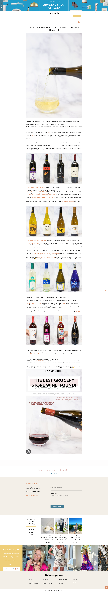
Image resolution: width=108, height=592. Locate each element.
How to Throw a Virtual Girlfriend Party (71, 462)
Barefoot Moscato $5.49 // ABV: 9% (34, 295)
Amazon (75, 535)
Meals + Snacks (47, 535)
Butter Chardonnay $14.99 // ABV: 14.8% (35, 249)
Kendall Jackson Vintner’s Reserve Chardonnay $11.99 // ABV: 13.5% (45, 253)
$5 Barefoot (77, 311)
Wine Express (44, 146)
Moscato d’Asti (72, 310)
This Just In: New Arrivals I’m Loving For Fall (37, 462)
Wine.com (38, 146)
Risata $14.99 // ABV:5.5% (37, 306)
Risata (63, 303)
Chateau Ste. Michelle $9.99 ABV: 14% (34, 243)
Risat (67, 310)
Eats (61, 535)
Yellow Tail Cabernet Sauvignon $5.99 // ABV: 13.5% (37, 191)
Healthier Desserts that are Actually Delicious (47, 539)
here (55, 148)
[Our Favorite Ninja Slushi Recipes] (61, 526)
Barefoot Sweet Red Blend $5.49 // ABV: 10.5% (43, 348)
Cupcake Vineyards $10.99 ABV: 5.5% (34, 303)
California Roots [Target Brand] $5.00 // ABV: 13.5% (37, 240)
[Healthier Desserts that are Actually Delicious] (47, 526)
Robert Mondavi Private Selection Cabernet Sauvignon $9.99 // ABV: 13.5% (41, 194)
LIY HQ (79, 133)
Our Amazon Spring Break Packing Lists (75, 539)
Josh (64, 193)
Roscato (73, 366)
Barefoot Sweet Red (41, 367)
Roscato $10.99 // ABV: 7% (32, 299)
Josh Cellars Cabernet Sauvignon (68, 201)
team (32, 135)
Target (49, 132)
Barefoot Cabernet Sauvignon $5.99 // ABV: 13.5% (36, 187)
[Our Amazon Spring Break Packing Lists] (75, 526)
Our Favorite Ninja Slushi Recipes (61, 539)
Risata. (42, 304)
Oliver (71, 355)
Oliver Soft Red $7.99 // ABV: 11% (33, 357)
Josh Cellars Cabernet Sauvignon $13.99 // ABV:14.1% (42, 197)
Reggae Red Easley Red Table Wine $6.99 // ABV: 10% (37, 353)
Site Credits (56, 590)
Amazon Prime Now (72, 146)
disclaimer (62, 590)
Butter (66, 240)
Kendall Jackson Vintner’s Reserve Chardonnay (46, 257)
